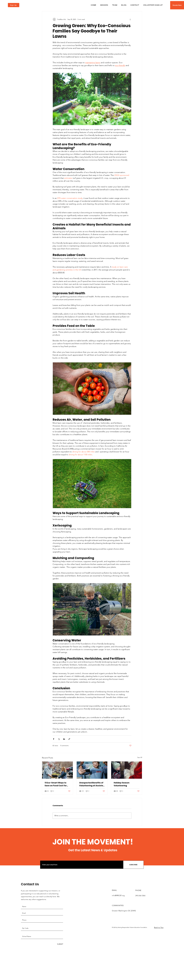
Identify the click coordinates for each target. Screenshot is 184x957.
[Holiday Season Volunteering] (126, 770)
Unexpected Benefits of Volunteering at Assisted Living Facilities (91, 784)
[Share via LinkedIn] (64, 739)
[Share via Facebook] (54, 739)
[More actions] (130, 19)
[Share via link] (69, 739)
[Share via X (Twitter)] (59, 739)
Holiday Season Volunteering (121, 784)
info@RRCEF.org (118, 895)
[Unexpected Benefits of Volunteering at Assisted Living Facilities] (92, 770)
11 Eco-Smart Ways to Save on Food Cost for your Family (56, 784)
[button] (177, 5)
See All (139, 757)
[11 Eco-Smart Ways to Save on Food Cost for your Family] (57, 770)
